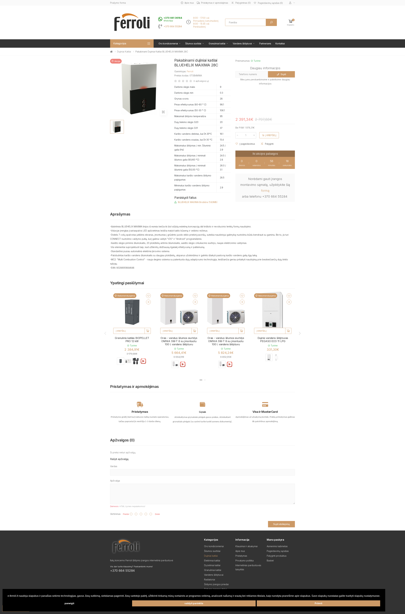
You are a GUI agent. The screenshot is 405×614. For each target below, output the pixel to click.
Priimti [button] (318, 603)
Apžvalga (115, 480)
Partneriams (265, 43)
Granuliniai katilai (217, 43)
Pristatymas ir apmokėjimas (214, 2)
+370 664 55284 (173, 26)
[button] (290, 22)
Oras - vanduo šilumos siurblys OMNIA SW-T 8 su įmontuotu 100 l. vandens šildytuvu (226, 341)
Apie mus (189, 2)
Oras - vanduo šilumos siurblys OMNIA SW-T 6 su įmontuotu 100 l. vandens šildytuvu (179, 341)
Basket (270, 560)
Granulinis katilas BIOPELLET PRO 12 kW (132, 339)
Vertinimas (115, 514)
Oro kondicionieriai (168, 43)
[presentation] (105, 333)
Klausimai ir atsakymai (246, 546)
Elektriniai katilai (212, 560)
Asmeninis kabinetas (277, 546)
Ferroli (190, 71)
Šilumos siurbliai (193, 43)
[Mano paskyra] (292, 2)
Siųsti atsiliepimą (281, 524)
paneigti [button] (69, 603)
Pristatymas (241, 555)
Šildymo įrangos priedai (216, 584)
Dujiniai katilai (124, 51)
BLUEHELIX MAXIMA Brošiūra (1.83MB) (198, 202)
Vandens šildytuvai (242, 43)
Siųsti (283, 74)
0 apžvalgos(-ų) (201, 81)
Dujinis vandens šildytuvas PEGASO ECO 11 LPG (273, 339)
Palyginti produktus (277, 555)
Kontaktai (280, 43)
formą (265, 191)
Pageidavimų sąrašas (278, 551)
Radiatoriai (209, 579)
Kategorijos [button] (119, 43)
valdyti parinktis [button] (193, 603)
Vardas (113, 466)
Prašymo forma (118, 3)
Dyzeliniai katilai (212, 565)
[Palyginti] (148, 302)
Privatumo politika (244, 560)
